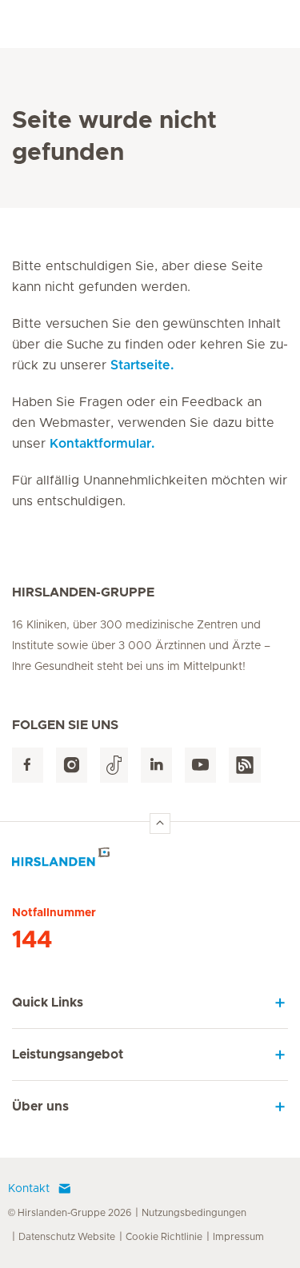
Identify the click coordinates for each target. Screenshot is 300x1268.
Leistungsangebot (67, 1054)
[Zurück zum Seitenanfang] (160, 823)
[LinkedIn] (156, 766)
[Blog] (245, 766)
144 (32, 940)
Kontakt (29, 1188)
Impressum (238, 1237)
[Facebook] (27, 766)
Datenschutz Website (66, 1237)
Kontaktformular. (102, 443)
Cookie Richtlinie (164, 1237)
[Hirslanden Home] (150, 861)
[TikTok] (114, 766)
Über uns (40, 1106)
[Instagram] (71, 766)
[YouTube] (200, 766)
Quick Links (47, 1002)
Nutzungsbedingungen (194, 1213)
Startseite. (142, 365)
